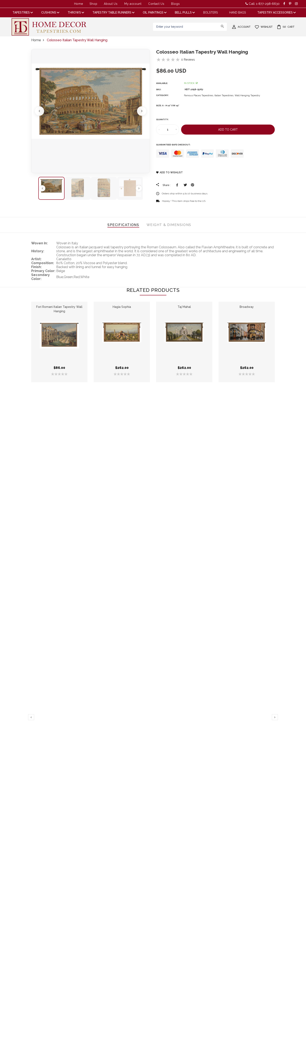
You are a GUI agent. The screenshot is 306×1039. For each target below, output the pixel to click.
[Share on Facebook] (177, 185)
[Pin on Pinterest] (192, 185)
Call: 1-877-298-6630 (264, 4)
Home (78, 3)
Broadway (247, 306)
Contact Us (156, 3)
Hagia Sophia (122, 306)
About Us (111, 3)
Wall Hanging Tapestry (247, 95)
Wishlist (267, 26)
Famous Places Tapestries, (199, 95)
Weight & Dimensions (169, 225)
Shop (93, 3)
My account (133, 3)
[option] (90, 111)
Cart (289, 26)
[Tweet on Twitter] (185, 185)
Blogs (175, 3)
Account (244, 26)
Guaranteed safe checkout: (173, 145)
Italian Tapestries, (224, 95)
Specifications (123, 225)
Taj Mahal (184, 306)
